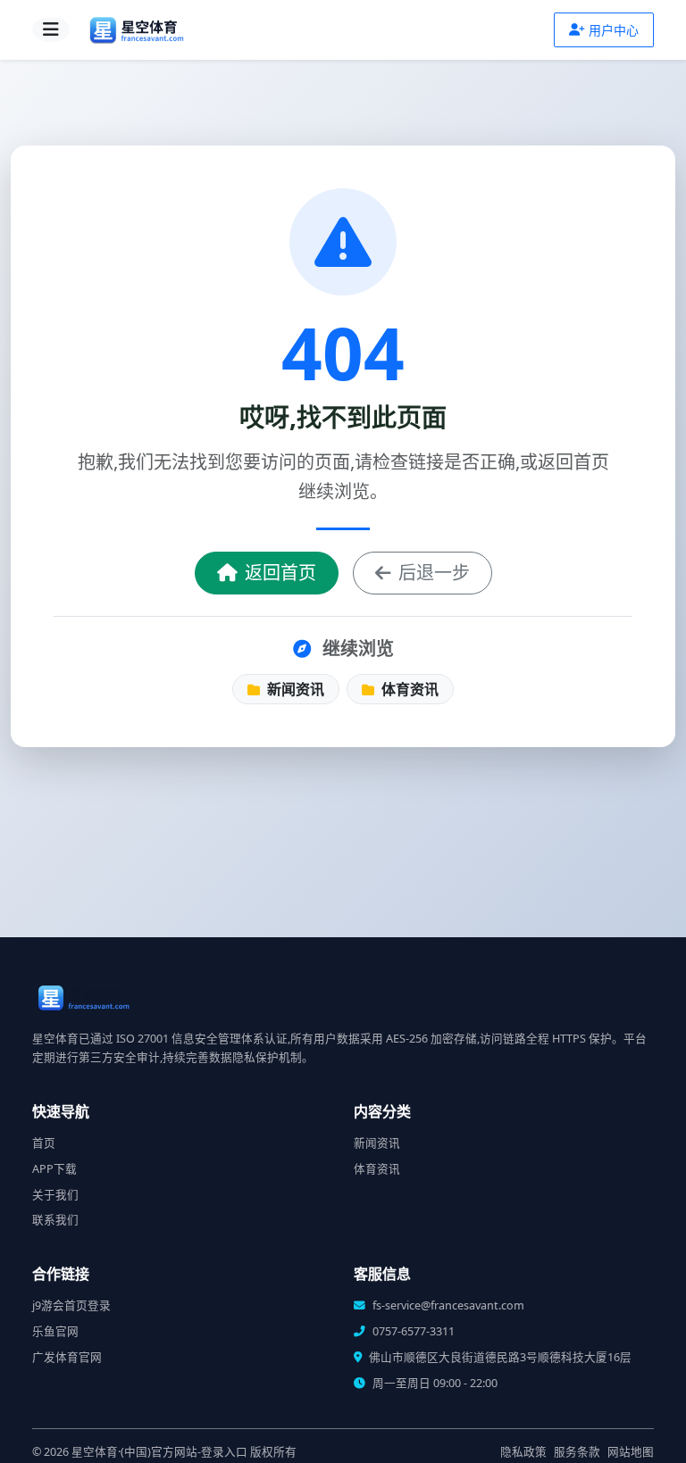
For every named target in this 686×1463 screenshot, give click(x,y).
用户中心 (614, 29)
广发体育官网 (67, 1357)
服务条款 (577, 1451)
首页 (43, 1143)
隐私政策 (523, 1451)
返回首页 (280, 573)
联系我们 (55, 1219)
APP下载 (54, 1168)
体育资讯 (408, 689)
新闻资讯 (294, 689)
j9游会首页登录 (71, 1305)
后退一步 (434, 573)
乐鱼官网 (55, 1331)
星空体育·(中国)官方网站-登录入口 (159, 1451)
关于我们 (55, 1194)
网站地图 (630, 1451)
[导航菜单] (51, 29)
